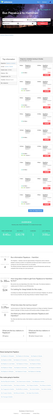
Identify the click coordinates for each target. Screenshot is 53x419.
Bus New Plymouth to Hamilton (8, 381)
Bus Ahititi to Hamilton (46, 389)
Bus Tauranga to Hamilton (7, 397)
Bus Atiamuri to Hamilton (19, 385)
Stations (44, 2)
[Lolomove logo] (6, 2)
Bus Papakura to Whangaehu (7, 356)
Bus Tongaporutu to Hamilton (7, 389)
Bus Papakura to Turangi (21, 371)
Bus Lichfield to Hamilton (6, 385)
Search (42, 23)
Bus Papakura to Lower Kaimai (8, 363)
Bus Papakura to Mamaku (36, 356)
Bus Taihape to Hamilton (32, 385)
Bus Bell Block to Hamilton (22, 389)
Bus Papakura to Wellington (7, 371)
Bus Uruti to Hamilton (34, 389)
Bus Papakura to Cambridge (35, 371)
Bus (38, 2)
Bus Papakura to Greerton (34, 360)
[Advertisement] (26, 46)
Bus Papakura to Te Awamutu (20, 360)
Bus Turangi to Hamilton (6, 393)
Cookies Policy (36, 413)
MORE (47, 75)
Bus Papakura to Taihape (6, 367)
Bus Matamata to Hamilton (38, 381)
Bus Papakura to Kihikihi (6, 360)
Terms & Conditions (25, 413)
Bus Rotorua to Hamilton (19, 393)
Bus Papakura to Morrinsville (20, 367)
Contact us (16, 413)
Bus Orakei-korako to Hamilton (24, 381)
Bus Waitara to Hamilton (45, 385)
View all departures (35, 211)
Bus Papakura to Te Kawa (22, 363)
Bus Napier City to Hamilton (33, 393)
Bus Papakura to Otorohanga (22, 356)
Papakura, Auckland (10, 63)
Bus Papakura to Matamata (35, 367)
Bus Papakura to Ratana (35, 363)
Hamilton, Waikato (9, 66)
